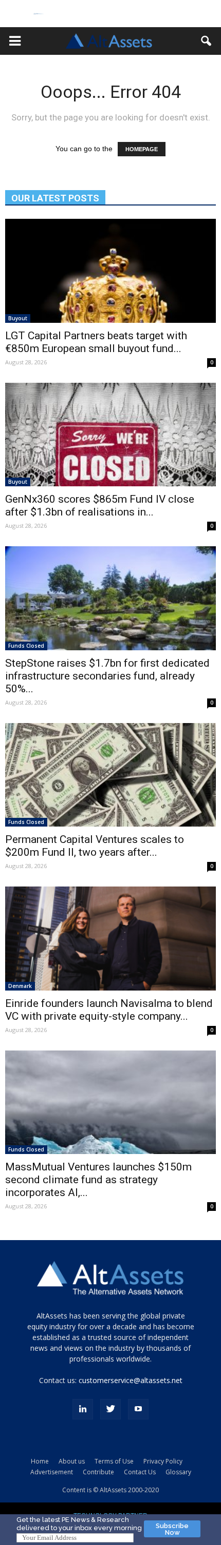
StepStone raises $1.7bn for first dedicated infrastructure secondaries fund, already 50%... (107, 676)
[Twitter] (110, 1409)
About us (72, 1461)
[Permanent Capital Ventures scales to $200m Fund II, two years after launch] (110, 775)
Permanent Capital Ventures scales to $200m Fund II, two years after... (94, 845)
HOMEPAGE (141, 149)
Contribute (98, 1472)
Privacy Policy (162, 1461)
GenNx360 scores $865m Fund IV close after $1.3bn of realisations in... (99, 505)
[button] (15, 41)
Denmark (20, 986)
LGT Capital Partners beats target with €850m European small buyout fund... (96, 342)
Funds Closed (26, 645)
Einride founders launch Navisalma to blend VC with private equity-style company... (109, 1009)
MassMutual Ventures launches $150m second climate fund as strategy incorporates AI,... (98, 1180)
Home (40, 1461)
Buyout (17, 318)
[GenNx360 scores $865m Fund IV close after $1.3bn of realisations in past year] (110, 434)
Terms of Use (114, 1461)
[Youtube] (138, 1409)
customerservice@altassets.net (130, 1380)
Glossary (178, 1472)
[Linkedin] (82, 1409)
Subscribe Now (172, 1529)
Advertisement (51, 1472)
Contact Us (140, 1472)
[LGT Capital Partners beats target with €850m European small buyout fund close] (110, 270)
